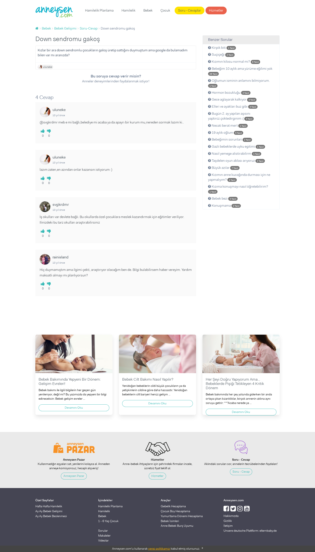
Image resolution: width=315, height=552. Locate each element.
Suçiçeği (222, 54)
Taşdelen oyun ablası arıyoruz (237, 160)
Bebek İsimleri (170, 521)
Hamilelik (128, 10)
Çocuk (165, 10)
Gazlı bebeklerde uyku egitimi (237, 146)
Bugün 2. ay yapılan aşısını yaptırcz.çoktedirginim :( (230, 116)
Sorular (103, 531)
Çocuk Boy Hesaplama (175, 511)
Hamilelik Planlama (99, 10)
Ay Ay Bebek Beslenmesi (51, 516)
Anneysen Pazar (73, 476)
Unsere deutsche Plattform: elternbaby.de (250, 531)
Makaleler (104, 535)
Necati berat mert (228, 125)
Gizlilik (228, 521)
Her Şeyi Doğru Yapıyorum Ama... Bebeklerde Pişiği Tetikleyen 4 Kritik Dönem (235, 383)
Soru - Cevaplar (189, 10)
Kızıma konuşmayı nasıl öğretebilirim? (239, 188)
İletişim (228, 526)
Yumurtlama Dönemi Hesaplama (182, 516)
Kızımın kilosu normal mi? (235, 61)
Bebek (148, 10)
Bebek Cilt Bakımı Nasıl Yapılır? (147, 379)
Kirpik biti (222, 47)
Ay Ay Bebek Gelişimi (48, 511)
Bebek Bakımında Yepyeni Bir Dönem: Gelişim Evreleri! (70, 381)
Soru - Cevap (241, 471)
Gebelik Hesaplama (173, 506)
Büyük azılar (224, 167)
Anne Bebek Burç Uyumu (177, 526)
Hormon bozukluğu (230, 92)
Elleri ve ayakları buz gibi (233, 106)
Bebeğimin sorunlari (230, 139)
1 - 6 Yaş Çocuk (108, 521)
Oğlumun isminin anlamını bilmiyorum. (240, 82)
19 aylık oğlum (226, 132)
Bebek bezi (223, 198)
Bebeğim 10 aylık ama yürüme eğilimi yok (241, 70)
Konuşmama (225, 205)
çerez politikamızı (159, 549)
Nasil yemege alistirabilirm (235, 153)
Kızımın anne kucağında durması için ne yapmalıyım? (239, 177)
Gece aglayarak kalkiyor (233, 99)
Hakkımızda (231, 516)
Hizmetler (216, 10)
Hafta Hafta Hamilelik (48, 506)
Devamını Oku (74, 408)
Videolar (103, 540)
